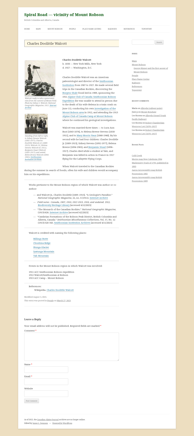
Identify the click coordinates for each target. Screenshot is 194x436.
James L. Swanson (40, 423)
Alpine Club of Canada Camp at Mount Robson (87, 116)
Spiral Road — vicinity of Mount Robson (64, 14)
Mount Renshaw (148, 111)
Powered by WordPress (62, 423)
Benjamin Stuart (97, 147)
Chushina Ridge (41, 242)
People (72, 29)
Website (28, 388)
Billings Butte (40, 238)
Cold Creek (137, 155)
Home (27, 29)
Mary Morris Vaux (86, 135)
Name (28, 364)
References (129, 29)
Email (28, 376)
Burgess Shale (70, 92)
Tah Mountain (41, 255)
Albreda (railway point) (151, 108)
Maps (38, 29)
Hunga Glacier (41, 247)
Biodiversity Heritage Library (54, 205)
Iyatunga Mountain (43, 251)
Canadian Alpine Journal (48, 419)
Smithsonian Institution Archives (33, 158)
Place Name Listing (91, 29)
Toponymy (147, 29)
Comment (30, 330)
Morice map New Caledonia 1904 (147, 159)
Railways (112, 29)
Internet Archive (99, 197)
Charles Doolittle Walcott (60, 289)
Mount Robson (55, 29)
